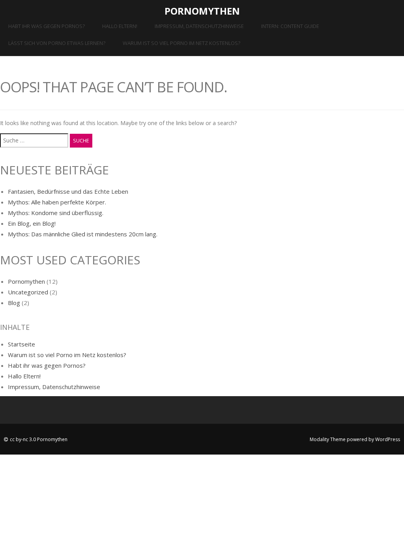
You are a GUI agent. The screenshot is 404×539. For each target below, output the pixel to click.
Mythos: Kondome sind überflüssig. (55, 213)
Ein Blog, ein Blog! (32, 223)
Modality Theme (328, 439)
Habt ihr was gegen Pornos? (46, 26)
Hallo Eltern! (119, 26)
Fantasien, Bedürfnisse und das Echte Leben (68, 191)
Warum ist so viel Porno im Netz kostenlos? (181, 43)
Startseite (21, 344)
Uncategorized (28, 292)
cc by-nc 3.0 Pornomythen (38, 439)
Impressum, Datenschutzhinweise (199, 26)
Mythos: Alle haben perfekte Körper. (57, 202)
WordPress (387, 439)
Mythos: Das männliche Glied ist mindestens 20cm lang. (82, 234)
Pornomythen (202, 10)
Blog (14, 303)
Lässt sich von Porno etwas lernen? (56, 43)
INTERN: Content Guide (290, 26)
